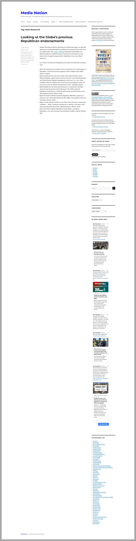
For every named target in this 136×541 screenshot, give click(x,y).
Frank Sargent (28, 57)
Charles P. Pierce (97, 447)
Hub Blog (95, 471)
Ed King (27, 55)
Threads (95, 171)
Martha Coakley (30, 60)
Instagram (95, 176)
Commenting (44, 22)
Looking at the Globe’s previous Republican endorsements (47, 39)
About (29, 22)
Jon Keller (95, 480)
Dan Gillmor (96, 459)
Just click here (99, 40)
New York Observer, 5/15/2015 (100, 126)
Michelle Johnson (97, 495)
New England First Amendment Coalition (103, 497)
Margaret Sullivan (97, 484)
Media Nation (34, 13)
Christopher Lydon (97, 452)
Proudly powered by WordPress (36, 534)
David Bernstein (97, 461)
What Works (96, 523)
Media (22, 49)
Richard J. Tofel (97, 508)
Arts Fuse (95, 441)
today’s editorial (59, 51)
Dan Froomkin (96, 457)
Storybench (96, 512)
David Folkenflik (97, 462)
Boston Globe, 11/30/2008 (99, 133)
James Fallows (96, 474)
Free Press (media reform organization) (103, 467)
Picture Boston (96, 505)
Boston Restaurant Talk (99, 444)
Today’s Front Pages (98, 518)
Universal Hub (96, 522)
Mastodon (95, 173)
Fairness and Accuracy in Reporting (102, 466)
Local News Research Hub (99, 482)
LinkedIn (95, 174)
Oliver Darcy (96, 502)
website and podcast (97, 77)
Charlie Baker (24, 53)
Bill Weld (23, 52)
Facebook (95, 168)
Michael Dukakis (25, 62)
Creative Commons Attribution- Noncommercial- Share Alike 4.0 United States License (102, 97)
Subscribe (94, 154)
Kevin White (27, 58)
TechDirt (95, 515)
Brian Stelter (96, 446)
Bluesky (95, 169)
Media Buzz (96, 490)
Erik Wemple (96, 464)
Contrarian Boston (97, 456)
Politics (26, 49)
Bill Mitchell (96, 442)
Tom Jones (95, 520)
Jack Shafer (96, 472)
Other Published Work (66, 22)
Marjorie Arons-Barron (99, 485)
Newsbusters (96, 499)
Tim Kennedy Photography (99, 517)
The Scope (95, 513)
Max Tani (95, 489)
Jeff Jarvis (95, 477)
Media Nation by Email (95, 22)
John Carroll (96, 479)
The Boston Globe (96, 85)
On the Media (96, 504)
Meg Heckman (96, 494)
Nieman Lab (96, 500)
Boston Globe (29, 52)
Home (23, 22)
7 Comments (24, 64)
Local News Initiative (107, 83)
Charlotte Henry (97, 449)
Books (53, 22)
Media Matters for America (99, 492)
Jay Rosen (95, 475)
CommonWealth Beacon (99, 454)
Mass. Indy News (80, 22)
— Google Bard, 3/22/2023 (98, 117)
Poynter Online (96, 507)
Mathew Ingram (97, 487)
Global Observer (97, 469)
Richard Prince (96, 510)
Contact (35, 22)
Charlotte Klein (96, 451)
